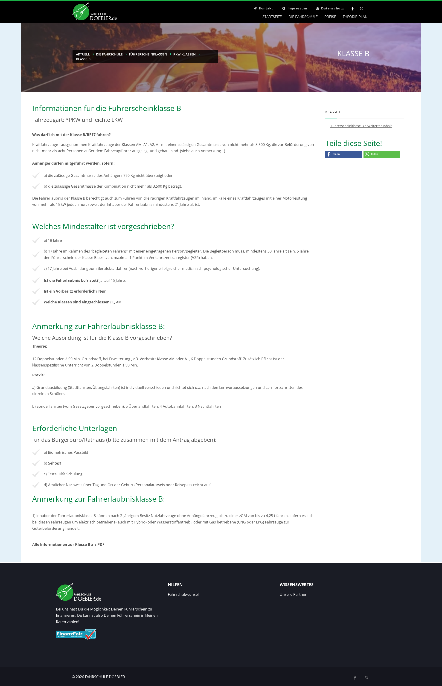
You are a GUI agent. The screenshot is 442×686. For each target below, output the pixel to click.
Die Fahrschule (303, 17)
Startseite (272, 17)
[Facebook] (353, 9)
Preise (330, 17)
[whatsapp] (366, 678)
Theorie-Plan (355, 17)
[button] (343, 154)
